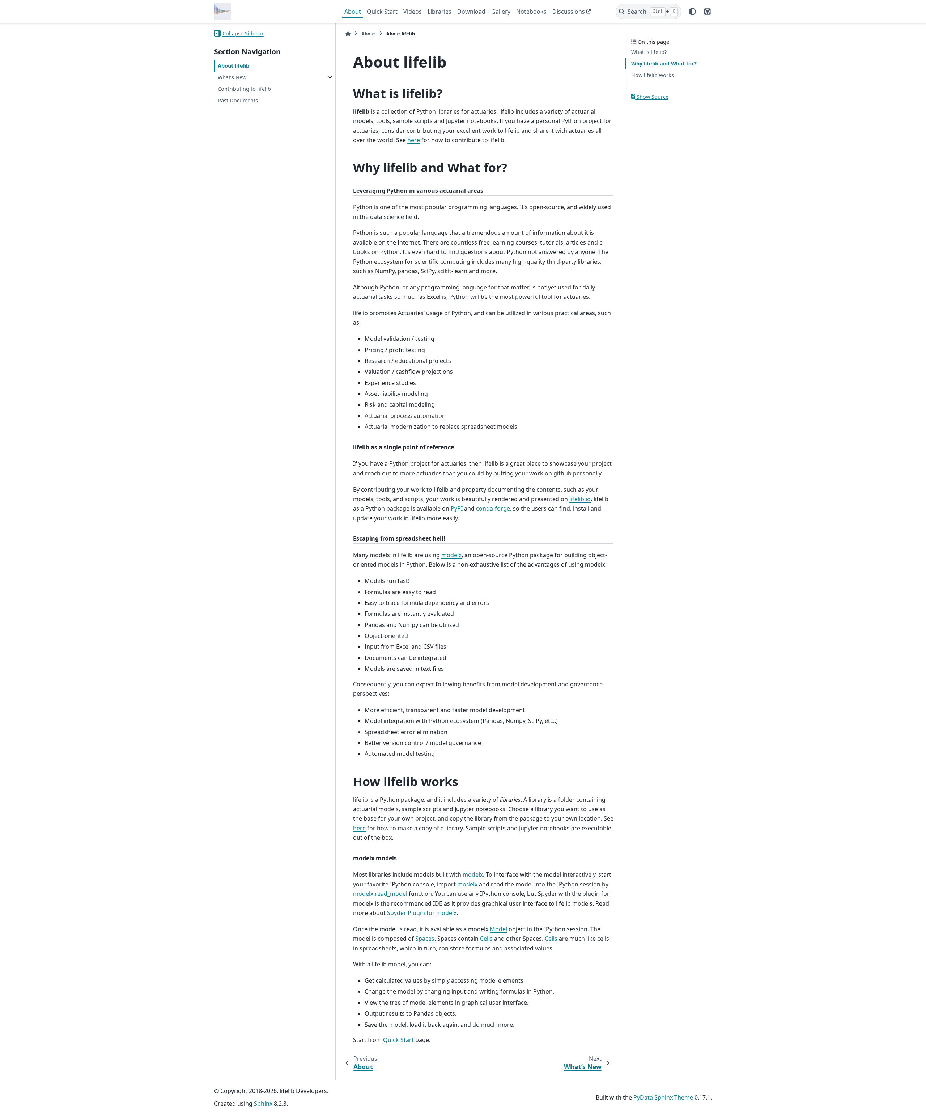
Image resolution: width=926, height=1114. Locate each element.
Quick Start (382, 12)
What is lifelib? (649, 51)
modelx (451, 555)
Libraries (439, 12)
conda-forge (493, 508)
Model (498, 929)
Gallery (500, 12)
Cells (486, 939)
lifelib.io (580, 499)
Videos (412, 12)
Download (471, 12)
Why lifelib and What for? (664, 63)
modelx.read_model (380, 894)
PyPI (457, 508)
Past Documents (238, 100)
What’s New (232, 77)
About (352, 12)
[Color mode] (692, 11)
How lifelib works (652, 74)
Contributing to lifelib (244, 88)
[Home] (348, 34)
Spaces (424, 939)
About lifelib (233, 65)
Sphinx (263, 1103)
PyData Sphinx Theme (663, 1097)
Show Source (651, 96)
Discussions (568, 12)
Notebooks (531, 12)
